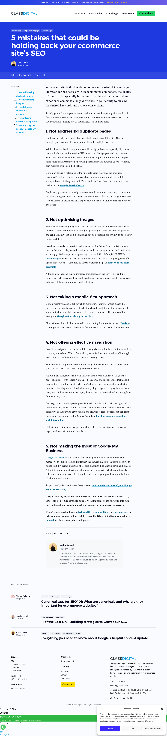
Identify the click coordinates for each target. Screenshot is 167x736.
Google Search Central (72, 185)
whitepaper (60, 617)
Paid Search (16, 676)
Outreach (17, 670)
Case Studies (95, 13)
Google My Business (56, 457)
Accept (110, 728)
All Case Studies (18, 688)
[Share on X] (61, 533)
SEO (13, 661)
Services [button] (78, 13)
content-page (17, 31)
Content (45, 633)
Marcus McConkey (23, 596)
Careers (64, 675)
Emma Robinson (22, 632)
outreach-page (47, 31)
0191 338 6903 (118, 681)
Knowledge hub (67, 661)
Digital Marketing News (71, 633)
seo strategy (66, 597)
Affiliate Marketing (19, 679)
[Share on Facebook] (67, 533)
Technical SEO (19, 664)
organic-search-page (31, 31)
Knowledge (112, 13)
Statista (125, 323)
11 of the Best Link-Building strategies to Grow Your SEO (84, 622)
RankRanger (54, 258)
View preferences (153, 728)
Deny (131, 728)
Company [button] (127, 13)
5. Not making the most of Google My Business (26, 129)
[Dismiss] (163, 2)
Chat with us (146, 13)
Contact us (68, 684)
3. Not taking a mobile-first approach (24, 111)
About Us (65, 671)
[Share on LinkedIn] (54, 533)
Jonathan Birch (22, 616)
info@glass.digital (120, 685)
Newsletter (65, 678)
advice (44, 597)
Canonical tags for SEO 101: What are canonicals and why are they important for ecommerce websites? (92, 603)
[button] (161, 708)
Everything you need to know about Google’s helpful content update (94, 638)
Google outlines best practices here (75, 316)
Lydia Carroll (23, 62)
